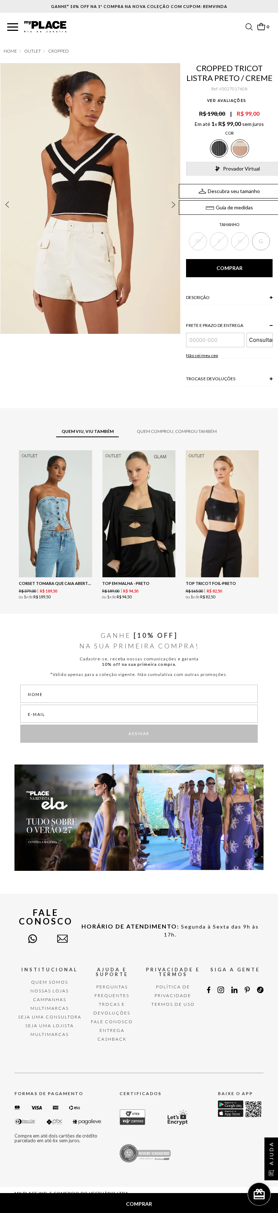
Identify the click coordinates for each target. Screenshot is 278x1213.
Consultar (261, 339)
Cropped (58, 51)
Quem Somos (49, 982)
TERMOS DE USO (173, 1004)
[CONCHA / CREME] (240, 148)
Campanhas (49, 999)
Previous (6, 204)
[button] (12, 27)
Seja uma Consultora (49, 1017)
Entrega (112, 1030)
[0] (261, 26)
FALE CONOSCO (112, 1021)
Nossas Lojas (49, 990)
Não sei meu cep (202, 355)
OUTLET (32, 51)
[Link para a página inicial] (10, 51)
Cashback (112, 1039)
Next (173, 204)
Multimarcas (49, 1008)
